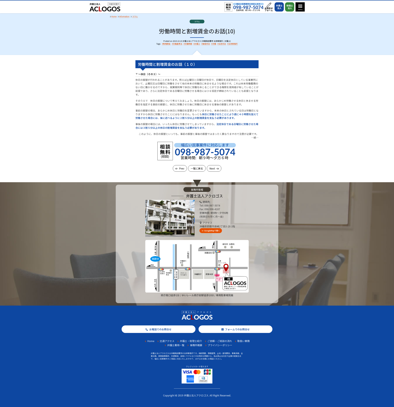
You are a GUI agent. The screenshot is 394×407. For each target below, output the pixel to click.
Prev (181, 168)
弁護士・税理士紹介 (191, 341)
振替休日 (206, 43)
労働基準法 (177, 43)
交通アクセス (167, 341)
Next (212, 168)
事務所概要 (196, 345)
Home (150, 341)
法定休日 (222, 43)
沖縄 (214, 43)
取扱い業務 (243, 341)
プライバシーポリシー (220, 345)
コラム (197, 21)
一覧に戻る (197, 168)
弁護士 (197, 43)
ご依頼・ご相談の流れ (219, 341)
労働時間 (188, 43)
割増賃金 (167, 43)
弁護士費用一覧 (175, 345)
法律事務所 (233, 43)
